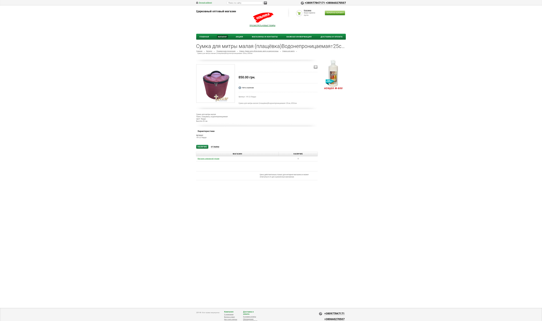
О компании (228, 314)
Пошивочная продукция (226, 51)
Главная (204, 37)
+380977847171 (315, 2)
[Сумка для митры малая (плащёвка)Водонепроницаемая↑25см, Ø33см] (215, 84)
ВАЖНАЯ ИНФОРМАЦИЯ (299, 37)
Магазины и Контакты (265, 37)
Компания (228, 312)
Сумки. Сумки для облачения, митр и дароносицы (258, 51)
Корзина (307, 10)
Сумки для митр (288, 51)
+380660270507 (336, 2)
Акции (239, 37)
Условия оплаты (249, 317)
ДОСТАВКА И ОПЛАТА (332, 37)
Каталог (222, 37)
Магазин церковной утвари (208, 159)
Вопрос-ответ (229, 317)
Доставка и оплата (248, 313)
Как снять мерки (230, 319)
